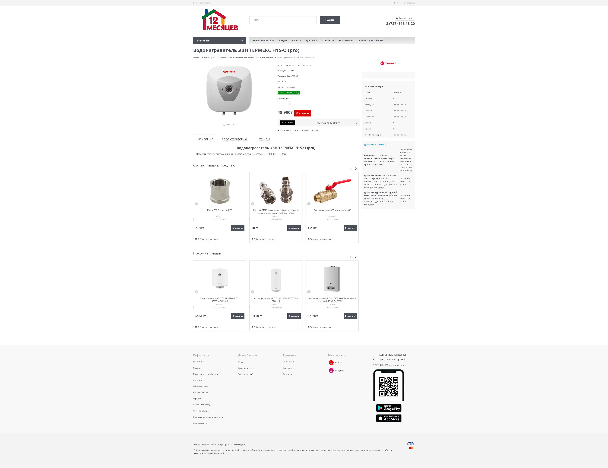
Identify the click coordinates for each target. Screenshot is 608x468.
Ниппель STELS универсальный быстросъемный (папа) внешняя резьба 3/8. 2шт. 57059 (276, 211)
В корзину (304, 113)
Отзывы (263, 139)
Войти (397, 2)
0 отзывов (307, 65)
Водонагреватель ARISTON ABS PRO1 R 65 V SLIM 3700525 (275, 299)
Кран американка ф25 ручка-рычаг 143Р (332, 210)
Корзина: (406, 18)
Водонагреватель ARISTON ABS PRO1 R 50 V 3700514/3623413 (220, 299)
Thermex (295, 65)
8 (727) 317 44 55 (381, 365)
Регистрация (409, 2)
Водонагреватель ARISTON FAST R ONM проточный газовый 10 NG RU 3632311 (332, 299)
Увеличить (230, 124)
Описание (204, 139)
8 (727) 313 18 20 (380, 359)
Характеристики (235, 139)
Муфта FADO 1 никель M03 (219, 210)
